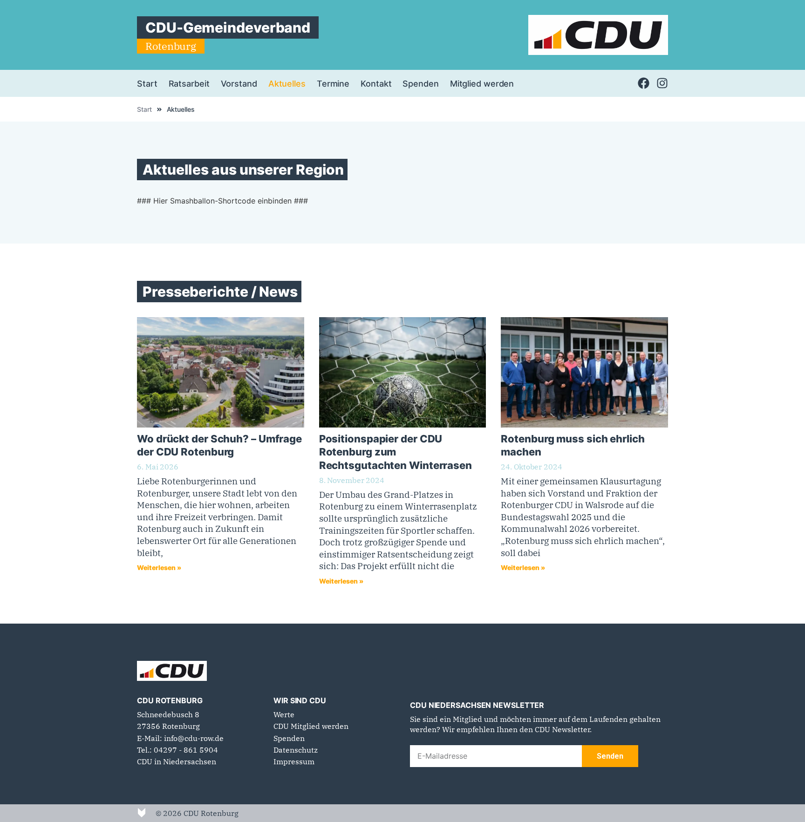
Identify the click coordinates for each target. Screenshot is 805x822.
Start (147, 83)
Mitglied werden (482, 83)
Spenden (420, 83)
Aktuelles (287, 83)
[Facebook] (643, 83)
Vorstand (239, 83)
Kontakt (376, 83)
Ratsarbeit (189, 83)
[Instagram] (662, 83)
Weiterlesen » (159, 567)
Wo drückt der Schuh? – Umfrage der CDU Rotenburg (219, 445)
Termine (333, 83)
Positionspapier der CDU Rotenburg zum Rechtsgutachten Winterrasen (395, 452)
